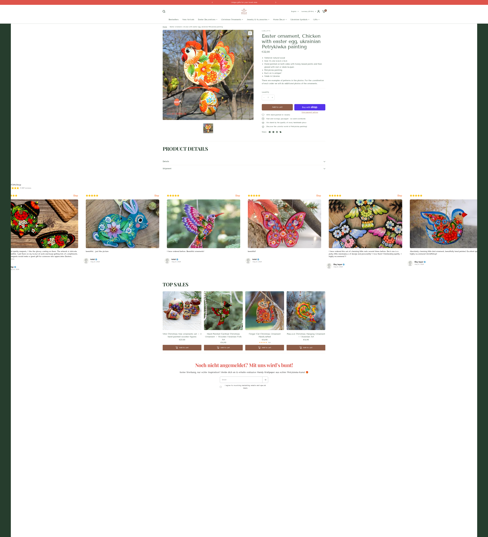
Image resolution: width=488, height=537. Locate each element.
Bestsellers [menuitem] (174, 26)
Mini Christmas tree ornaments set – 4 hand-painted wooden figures (182, 342)
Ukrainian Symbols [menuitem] (299, 26)
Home (165, 34)
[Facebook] (269, 138)
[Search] (164, 15)
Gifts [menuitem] (315, 26)
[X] (273, 138)
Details (166, 168)
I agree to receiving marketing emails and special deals (245, 393)
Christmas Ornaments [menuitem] (231, 26)
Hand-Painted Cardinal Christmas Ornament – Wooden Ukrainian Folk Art (223, 344)
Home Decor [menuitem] (279, 26)
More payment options (310, 119)
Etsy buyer (257, 271)
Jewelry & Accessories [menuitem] (257, 26)
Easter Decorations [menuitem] (206, 26)
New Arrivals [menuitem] (188, 26)
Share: (264, 139)
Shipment (167, 175)
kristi (12, 266)
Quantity (265, 99)
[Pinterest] (276, 138)
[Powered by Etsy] (75, 202)
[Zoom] (250, 40)
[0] (323, 15)
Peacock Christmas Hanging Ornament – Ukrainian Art (306, 342)
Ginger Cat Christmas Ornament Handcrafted (265, 342)
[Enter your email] (265, 387)
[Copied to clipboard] (280, 138)
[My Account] (318, 15)
